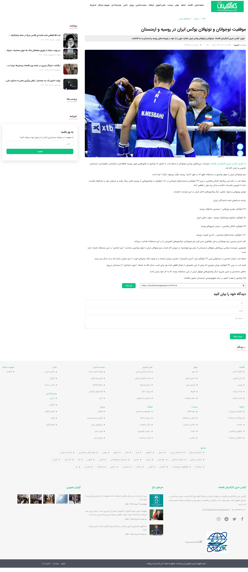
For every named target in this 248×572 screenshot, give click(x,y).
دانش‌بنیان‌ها (145, 385)
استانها (203, 448)
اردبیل (161, 452)
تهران (104, 452)
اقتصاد (190, 5)
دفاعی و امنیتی (189, 424)
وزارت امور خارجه (95, 371)
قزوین (89, 459)
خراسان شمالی (177, 459)
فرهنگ (151, 5)
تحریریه (236, 44)
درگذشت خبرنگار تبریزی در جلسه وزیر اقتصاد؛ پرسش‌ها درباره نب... (33, 65)
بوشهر (116, 452)
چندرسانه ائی (116, 5)
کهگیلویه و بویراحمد (180, 466)
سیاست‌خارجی (141, 5)
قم (79, 459)
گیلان (150, 466)
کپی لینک (129, 285)
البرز (137, 452)
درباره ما (56, 563)
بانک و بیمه (237, 391)
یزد (76, 466)
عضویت (40, 151)
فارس (101, 459)
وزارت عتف (146, 391)
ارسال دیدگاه (238, 336)
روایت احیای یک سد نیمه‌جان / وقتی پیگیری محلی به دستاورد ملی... (32, 80)
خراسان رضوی (196, 459)
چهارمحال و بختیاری (87, 452)
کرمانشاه (198, 466)
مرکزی (113, 466)
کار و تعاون (237, 378)
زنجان (148, 459)
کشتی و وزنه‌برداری (94, 418)
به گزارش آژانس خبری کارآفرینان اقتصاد (228, 163)
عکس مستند (49, 385)
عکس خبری (50, 371)
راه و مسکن (237, 398)
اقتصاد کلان (237, 371)
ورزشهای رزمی (184, 18)
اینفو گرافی (50, 424)
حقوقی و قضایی (235, 431)
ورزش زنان (98, 438)
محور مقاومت (189, 398)
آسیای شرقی (190, 378)
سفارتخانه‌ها (97, 385)
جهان (177, 5)
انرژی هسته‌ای (96, 378)
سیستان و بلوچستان (119, 459)
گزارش (52, 378)
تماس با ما (46, 563)
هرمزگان (100, 466)
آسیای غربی (190, 385)
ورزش (131, 5)
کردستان (67, 459)
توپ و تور (98, 431)
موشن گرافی (50, 411)
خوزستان (161, 459)
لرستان (138, 466)
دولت (193, 431)
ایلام (127, 452)
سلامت (239, 424)
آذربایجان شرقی (195, 452)
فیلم (53, 418)
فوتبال (100, 411)
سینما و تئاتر (145, 418)
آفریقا (193, 391)
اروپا (193, 371)
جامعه (183, 5)
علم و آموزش (160, 5)
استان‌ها (93, 5)
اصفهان (149, 452)
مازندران (125, 466)
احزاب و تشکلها (189, 418)
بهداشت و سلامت (235, 418)
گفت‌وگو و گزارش (95, 391)
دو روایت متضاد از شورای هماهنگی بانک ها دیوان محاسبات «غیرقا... (32, 50)
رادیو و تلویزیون (144, 431)
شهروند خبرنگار (103, 5)
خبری (52, 398)
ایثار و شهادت (144, 424)
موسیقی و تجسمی (143, 411)
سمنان (136, 459)
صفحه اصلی (199, 5)
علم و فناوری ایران (143, 371)
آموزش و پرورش (235, 411)
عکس (125, 5)
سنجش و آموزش (143, 398)
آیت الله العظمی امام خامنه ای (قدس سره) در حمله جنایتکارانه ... (34, 35)
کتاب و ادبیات (144, 438)
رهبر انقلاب (190, 411)
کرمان (55, 459)
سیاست (170, 5)
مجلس (192, 438)
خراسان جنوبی (66, 452)
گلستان (162, 466)
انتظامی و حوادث (235, 438)
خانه (204, 18)
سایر (100, 398)
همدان (87, 466)
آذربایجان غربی (176, 452)
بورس (240, 385)
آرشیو (63, 563)
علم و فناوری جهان (142, 378)
